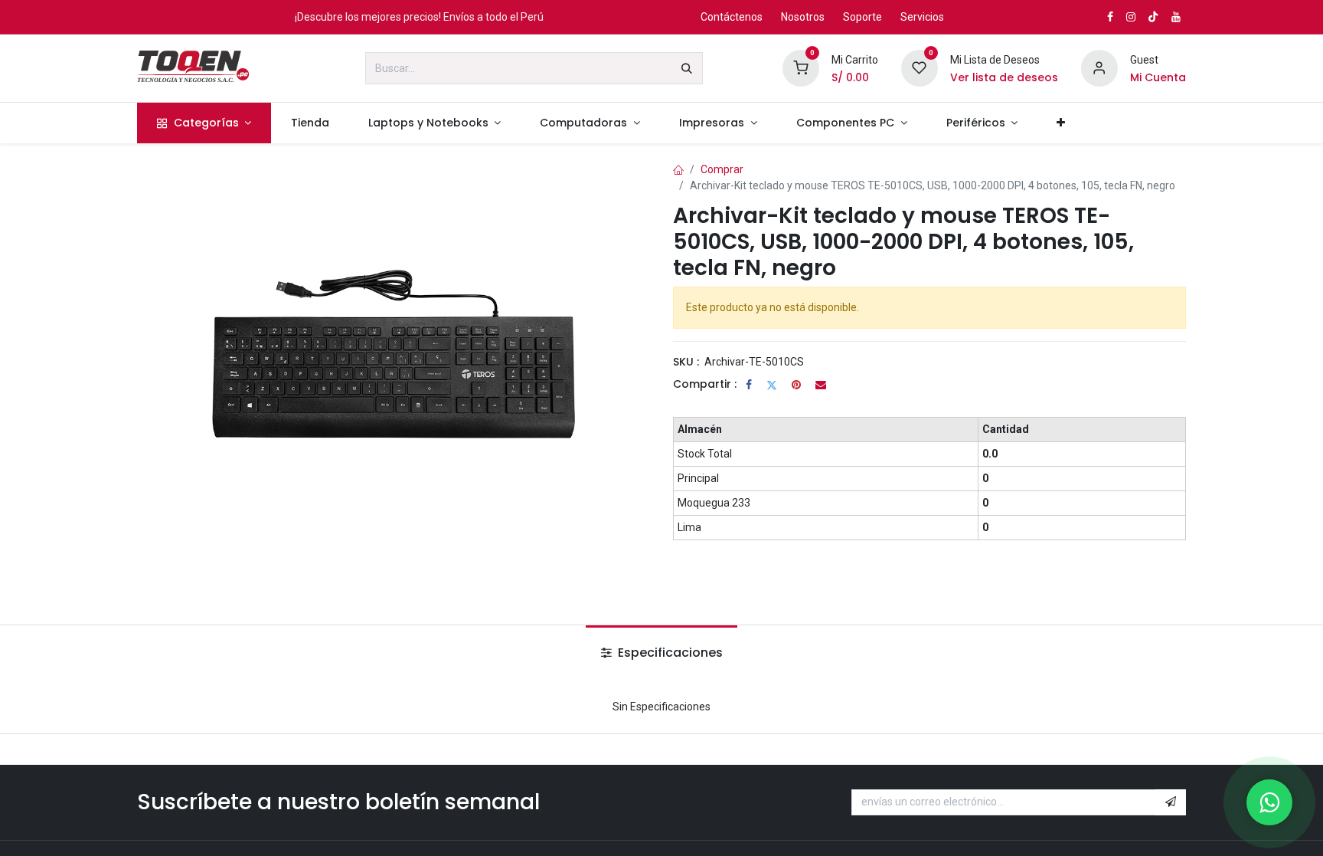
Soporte (862, 17)
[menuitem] (204, 123)
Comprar (722, 169)
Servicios (922, 17)
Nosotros (803, 17)
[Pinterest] (796, 384)
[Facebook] (749, 384)
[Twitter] (771, 384)
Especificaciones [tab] (669, 652)
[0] (800, 67)
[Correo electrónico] (820, 384)
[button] (1170, 802)
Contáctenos (732, 17)
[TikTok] (1153, 16)
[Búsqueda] (686, 68)
